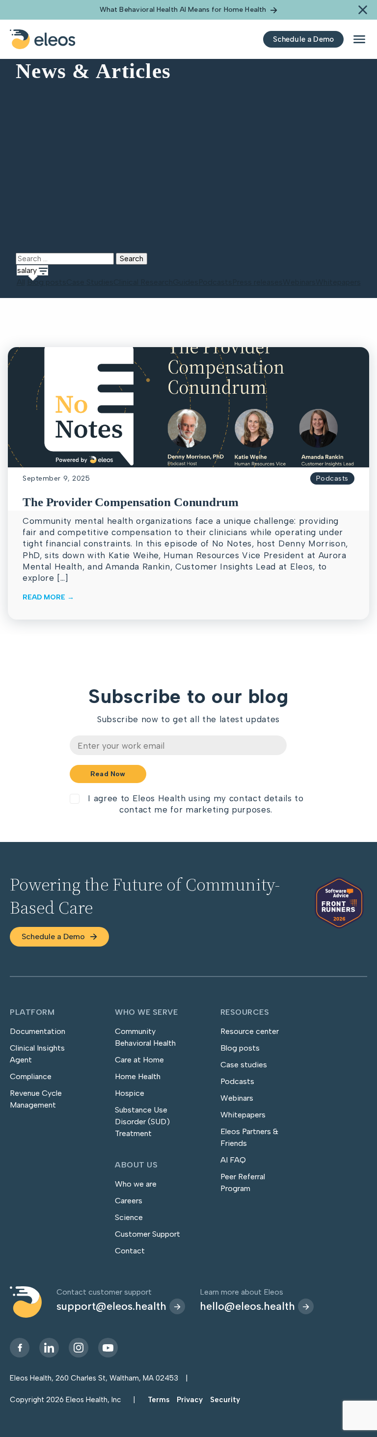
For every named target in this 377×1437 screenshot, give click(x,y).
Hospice (129, 1093)
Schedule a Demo (53, 936)
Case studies (243, 1064)
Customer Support (147, 1234)
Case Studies (89, 282)
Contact (130, 1250)
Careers (128, 1200)
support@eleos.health (111, 1306)
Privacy (190, 1399)
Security (225, 1399)
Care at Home (139, 1059)
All (21, 282)
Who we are (136, 1184)
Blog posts (46, 282)
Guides (185, 282)
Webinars (299, 282)
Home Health (138, 1076)
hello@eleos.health (247, 1306)
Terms (158, 1399)
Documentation (37, 1031)
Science (129, 1217)
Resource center (249, 1031)
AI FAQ (233, 1160)
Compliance (31, 1076)
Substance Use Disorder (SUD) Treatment (142, 1121)
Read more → (48, 597)
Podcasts (215, 282)
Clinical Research (143, 282)
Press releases (257, 282)
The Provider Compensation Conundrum (131, 502)
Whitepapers (338, 282)
